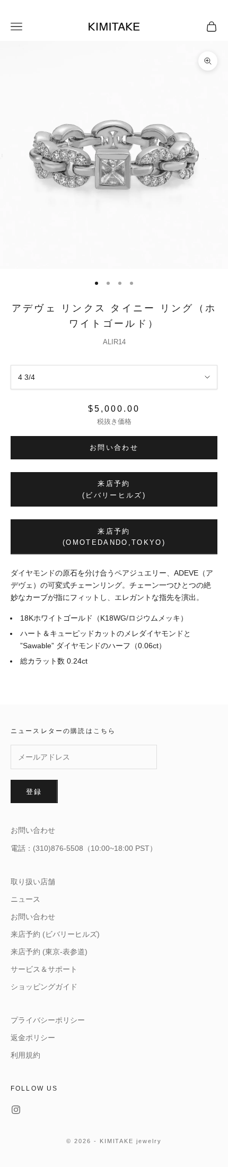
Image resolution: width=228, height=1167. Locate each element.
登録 (34, 792)
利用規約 (25, 1055)
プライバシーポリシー (48, 1020)
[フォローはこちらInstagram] (16, 1109)
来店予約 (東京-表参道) (49, 951)
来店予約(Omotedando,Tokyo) (114, 536)
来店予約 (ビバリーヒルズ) (55, 934)
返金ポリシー (33, 1037)
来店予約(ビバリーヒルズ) (114, 489)
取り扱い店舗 (33, 881)
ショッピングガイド (44, 986)
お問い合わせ (114, 447)
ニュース (25, 899)
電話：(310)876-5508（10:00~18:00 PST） (84, 848)
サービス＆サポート (44, 969)
